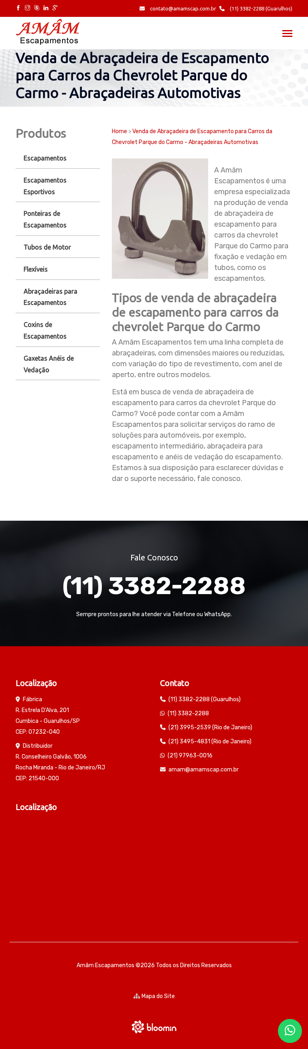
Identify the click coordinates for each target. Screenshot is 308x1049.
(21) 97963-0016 (190, 755)
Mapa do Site (158, 996)
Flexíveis (36, 269)
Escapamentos (45, 158)
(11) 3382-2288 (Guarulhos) (260, 8)
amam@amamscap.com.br (203, 769)
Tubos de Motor (47, 247)
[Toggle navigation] (287, 34)
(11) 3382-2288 (154, 585)
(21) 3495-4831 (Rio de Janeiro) (209, 741)
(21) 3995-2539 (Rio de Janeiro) (210, 727)
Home (119, 131)
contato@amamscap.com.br (182, 8)
